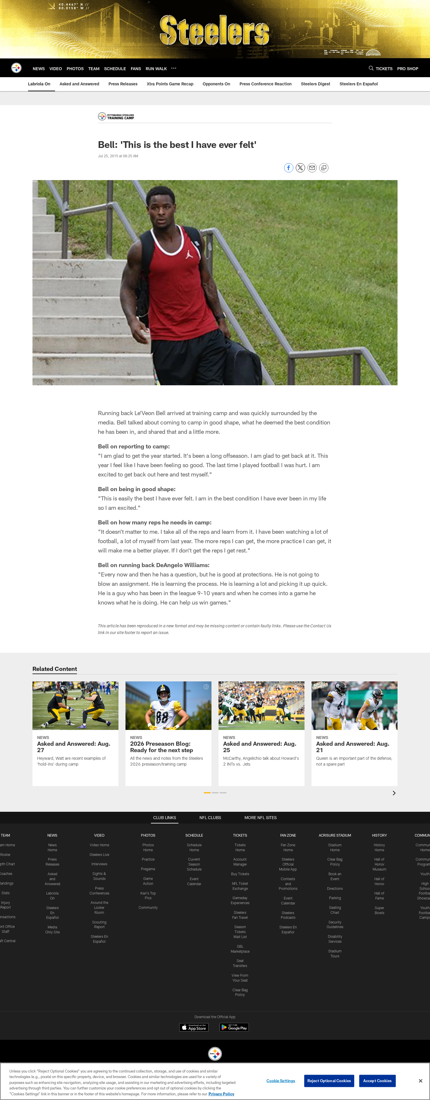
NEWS (52, 835)
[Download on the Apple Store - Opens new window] (194, 1028)
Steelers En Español (52, 913)
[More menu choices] (173, 68)
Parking (335, 898)
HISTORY (379, 835)
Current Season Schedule (194, 864)
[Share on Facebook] (288, 170)
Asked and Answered (52, 879)
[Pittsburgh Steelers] (215, 1054)
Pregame (148, 869)
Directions (335, 888)
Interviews (99, 864)
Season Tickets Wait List (240, 932)
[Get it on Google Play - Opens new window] (234, 1030)
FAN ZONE (288, 835)
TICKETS (240, 835)
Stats (5, 893)
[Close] (420, 1081)
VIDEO (99, 835)
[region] (215, 1081)
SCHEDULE (194, 835)
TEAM (5, 835)
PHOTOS (148, 835)
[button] (207, 793)
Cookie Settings (280, 1080)
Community (148, 907)
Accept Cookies (377, 1080)
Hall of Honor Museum (379, 864)
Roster (5, 854)
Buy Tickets (240, 874)
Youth (425, 874)
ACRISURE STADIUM (335, 835)
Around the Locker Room (99, 907)
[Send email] (312, 170)
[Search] (371, 68)
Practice (148, 859)
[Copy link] (323, 168)
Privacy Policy (221, 1094)
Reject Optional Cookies (329, 1080)
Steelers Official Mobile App (288, 864)
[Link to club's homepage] (16, 68)
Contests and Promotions (288, 884)
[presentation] (395, 794)
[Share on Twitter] (300, 170)
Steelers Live (99, 854)
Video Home (99, 845)
